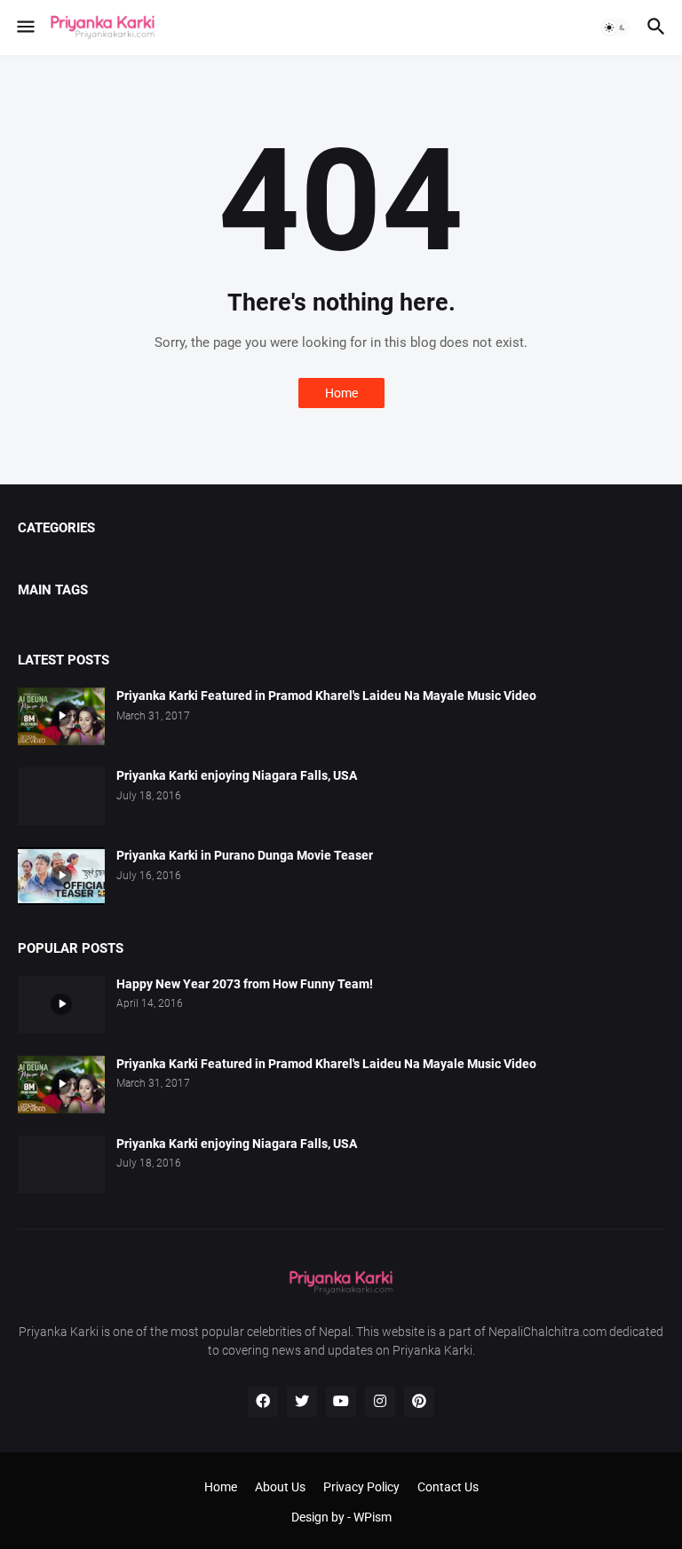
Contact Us (448, 1487)
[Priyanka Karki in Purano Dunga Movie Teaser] (61, 876)
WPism (372, 1517)
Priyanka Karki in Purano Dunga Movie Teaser (244, 855)
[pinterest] (419, 1402)
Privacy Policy (361, 1487)
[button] (24, 27)
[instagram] (380, 1402)
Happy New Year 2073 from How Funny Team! (244, 984)
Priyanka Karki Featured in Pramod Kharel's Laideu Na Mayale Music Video (326, 695)
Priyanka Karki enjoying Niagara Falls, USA (236, 775)
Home (341, 393)
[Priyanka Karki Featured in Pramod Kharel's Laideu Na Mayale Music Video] (61, 716)
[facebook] (263, 1402)
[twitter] (302, 1402)
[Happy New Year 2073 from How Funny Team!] (61, 1005)
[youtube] (341, 1402)
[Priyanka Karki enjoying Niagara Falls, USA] (61, 796)
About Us (280, 1487)
